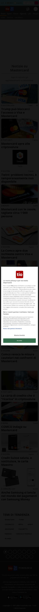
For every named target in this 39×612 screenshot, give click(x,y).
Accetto (19, 340)
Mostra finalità (19, 335)
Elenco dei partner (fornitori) (12, 328)
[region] (19, 306)
